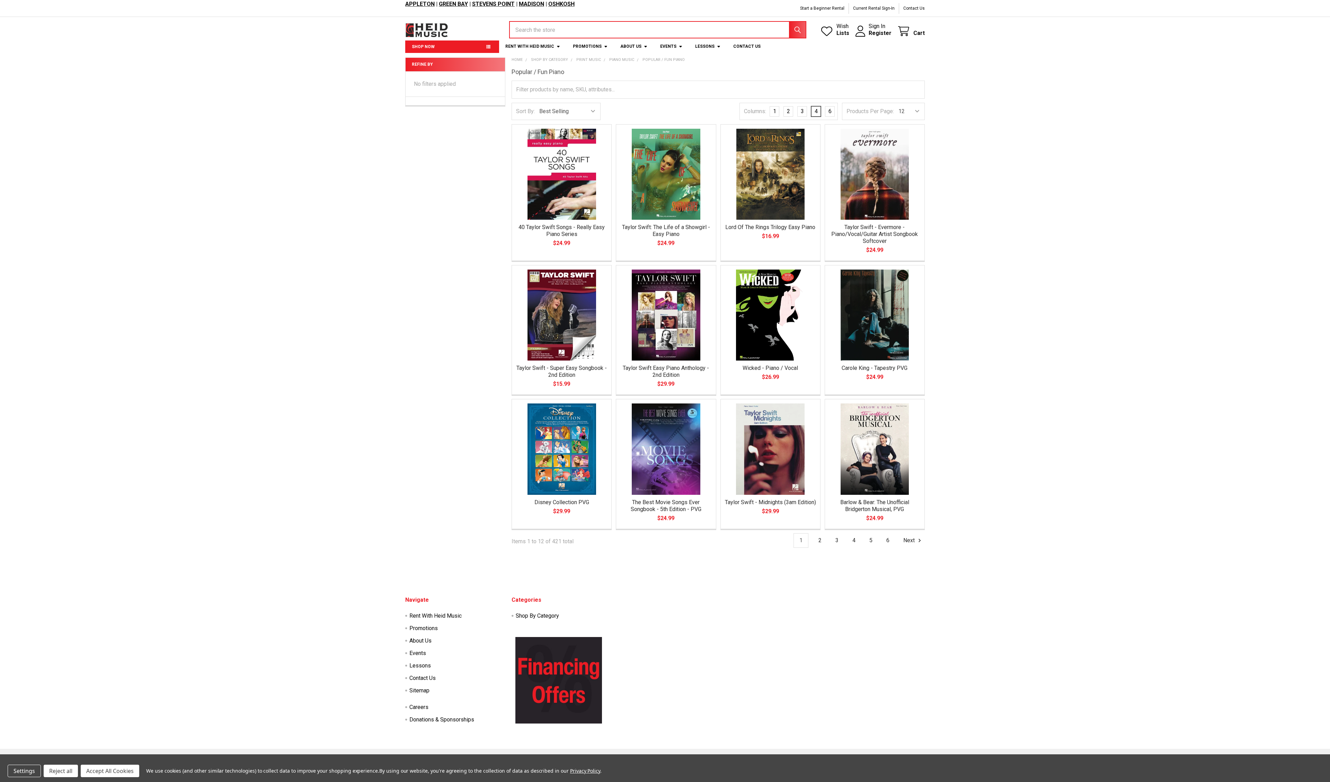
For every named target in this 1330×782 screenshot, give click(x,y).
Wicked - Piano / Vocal (770, 368)
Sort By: (525, 111)
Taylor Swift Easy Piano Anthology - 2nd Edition (666, 371)
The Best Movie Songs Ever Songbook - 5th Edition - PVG (666, 505)
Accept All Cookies (110, 771)
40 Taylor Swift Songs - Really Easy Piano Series (561, 230)
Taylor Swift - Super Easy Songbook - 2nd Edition (561, 371)
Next (909, 540)
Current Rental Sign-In (874, 8)
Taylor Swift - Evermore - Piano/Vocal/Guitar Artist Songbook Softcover (874, 234)
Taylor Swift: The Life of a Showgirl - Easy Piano (666, 230)
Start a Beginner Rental (822, 8)
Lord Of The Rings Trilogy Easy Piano (770, 227)
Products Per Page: (870, 111)
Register (880, 33)
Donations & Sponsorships (441, 719)
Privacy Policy (585, 770)
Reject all (60, 771)
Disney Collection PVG (561, 502)
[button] (558, 680)
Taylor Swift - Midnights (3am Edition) (770, 502)
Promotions (587, 46)
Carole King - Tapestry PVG (874, 368)
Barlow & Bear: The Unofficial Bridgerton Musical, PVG (874, 505)
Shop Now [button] (423, 46)
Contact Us (914, 8)
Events (668, 46)
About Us (630, 46)
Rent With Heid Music (529, 46)
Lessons (705, 46)
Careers (418, 707)
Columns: (755, 111)
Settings (24, 771)
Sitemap (419, 690)
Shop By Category (537, 615)
